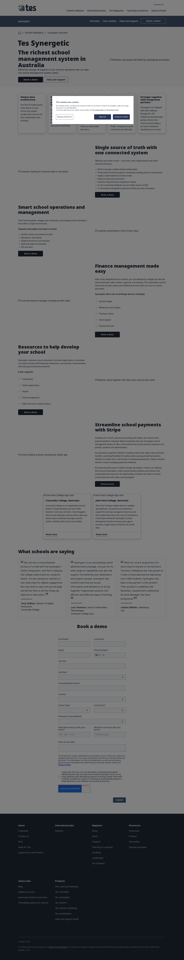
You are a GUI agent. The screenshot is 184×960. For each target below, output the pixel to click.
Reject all (102, 117)
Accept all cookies (121, 117)
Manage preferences (64, 117)
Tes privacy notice (113, 110)
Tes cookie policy (98, 110)
